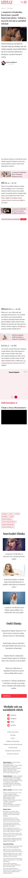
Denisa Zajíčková (11, 62)
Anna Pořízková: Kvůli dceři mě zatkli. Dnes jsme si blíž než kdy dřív (12, 846)
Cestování (14, 766)
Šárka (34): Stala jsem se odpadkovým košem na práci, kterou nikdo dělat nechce (14, 670)
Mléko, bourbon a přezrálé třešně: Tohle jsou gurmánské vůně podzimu (12, 850)
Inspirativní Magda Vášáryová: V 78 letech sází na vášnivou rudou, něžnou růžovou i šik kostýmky (14, 633)
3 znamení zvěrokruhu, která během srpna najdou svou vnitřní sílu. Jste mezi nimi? (14, 609)
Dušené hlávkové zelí (8, 798)
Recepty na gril (14, 772)
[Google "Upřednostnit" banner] (14, 220)
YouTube (13, 725)
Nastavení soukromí (13, 754)
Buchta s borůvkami (9, 801)
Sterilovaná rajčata (17, 789)
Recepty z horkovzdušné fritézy (11, 806)
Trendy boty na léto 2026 (10, 782)
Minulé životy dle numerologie (12, 777)
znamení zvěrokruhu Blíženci (9, 521)
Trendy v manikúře (17, 776)
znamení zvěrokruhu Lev (8, 527)
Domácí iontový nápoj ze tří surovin (12, 792)
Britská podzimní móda (16, 780)
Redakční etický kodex (12, 741)
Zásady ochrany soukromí (12, 751)
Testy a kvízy (18, 765)
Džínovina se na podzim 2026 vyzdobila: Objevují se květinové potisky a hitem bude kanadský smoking (11, 814)
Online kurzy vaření (12, 732)
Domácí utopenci (7, 803)
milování (11, 516)
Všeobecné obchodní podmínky (13, 744)
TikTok (12, 722)
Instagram (13, 718)
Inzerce (13, 738)
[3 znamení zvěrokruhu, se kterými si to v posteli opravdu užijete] (14, 550)
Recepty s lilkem (7, 800)
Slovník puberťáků (8, 764)
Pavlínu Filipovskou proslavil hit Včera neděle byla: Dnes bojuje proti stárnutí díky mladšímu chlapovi (12, 829)
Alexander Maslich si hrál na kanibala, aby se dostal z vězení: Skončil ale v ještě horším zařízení (12, 819)
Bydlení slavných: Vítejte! (9, 769)
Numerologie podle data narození (12, 768)
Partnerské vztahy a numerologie (11, 779)
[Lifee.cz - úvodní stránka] (6, 2)
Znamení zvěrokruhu (7, 519)
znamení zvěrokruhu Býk (8, 524)
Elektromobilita (7, 786)
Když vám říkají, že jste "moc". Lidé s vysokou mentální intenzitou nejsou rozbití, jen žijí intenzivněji (12, 855)
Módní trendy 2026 (8, 771)
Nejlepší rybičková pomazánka (11, 795)
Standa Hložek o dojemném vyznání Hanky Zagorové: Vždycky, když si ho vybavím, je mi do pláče (14, 658)
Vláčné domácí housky (9, 797)
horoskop (17, 513)
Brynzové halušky (17, 800)
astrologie (4, 513)
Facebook (13, 715)
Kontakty (12, 735)
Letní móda (17, 771)
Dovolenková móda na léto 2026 (11, 783)
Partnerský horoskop (8, 765)
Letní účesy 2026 (7, 785)
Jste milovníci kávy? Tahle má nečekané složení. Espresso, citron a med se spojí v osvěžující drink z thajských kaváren (12, 871)
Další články (7, 696)
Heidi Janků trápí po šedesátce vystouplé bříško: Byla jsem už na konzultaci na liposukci (13, 645)
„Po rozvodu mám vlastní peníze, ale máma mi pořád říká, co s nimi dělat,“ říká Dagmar (12, 860)
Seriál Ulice (6, 780)
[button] (22, 2)
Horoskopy (4, 516)
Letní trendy (6, 772)
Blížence (22, 326)
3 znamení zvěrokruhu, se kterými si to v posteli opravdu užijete (14, 556)
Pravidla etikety (16, 762)
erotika (10, 513)
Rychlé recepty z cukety (10, 794)
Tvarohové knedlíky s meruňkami (11, 804)
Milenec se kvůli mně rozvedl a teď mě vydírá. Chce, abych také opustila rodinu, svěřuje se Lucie (12, 834)
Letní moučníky (17, 785)
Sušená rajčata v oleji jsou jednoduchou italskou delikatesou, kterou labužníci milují (12, 865)
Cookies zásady (12, 747)
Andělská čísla (6, 766)
